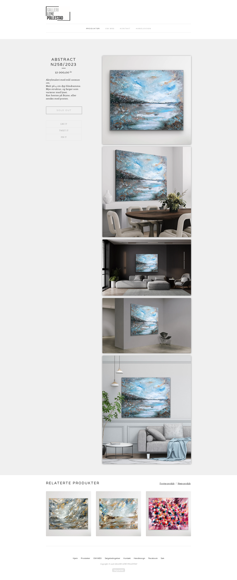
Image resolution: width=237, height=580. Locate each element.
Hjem (75, 558)
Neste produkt (184, 483)
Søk (162, 558)
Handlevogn (143, 29)
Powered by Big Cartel (118, 570)
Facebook (153, 558)
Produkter (93, 29)
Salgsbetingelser (112, 558)
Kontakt (125, 29)
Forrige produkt (167, 483)
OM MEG (109, 29)
